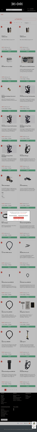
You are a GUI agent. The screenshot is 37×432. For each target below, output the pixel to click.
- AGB (18, 219)
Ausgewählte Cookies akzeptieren (23, 215)
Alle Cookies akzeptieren (18, 217)
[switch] (34, 427)
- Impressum (15, 219)
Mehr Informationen (23, 213)
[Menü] (35, 422)
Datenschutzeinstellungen (13, 215)
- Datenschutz (22, 219)
